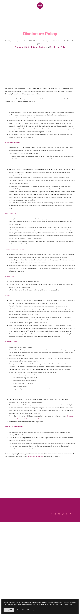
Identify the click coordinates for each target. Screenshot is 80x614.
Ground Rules (40, 505)
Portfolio (13, 505)
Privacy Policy (38, 47)
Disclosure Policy (58, 47)
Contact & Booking (33, 505)
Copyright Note (22, 47)
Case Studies (19, 505)
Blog (23, 505)
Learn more (68, 604)
